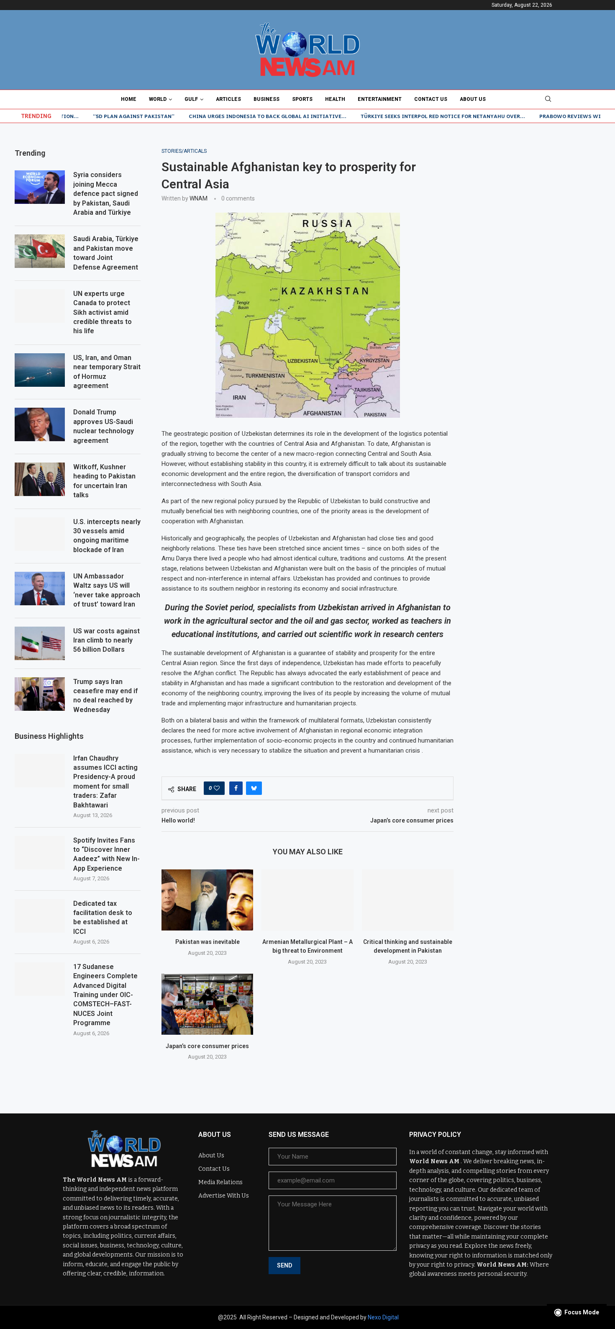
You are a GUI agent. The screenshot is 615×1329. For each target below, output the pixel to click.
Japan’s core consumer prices (207, 1046)
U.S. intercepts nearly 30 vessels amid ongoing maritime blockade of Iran (107, 536)
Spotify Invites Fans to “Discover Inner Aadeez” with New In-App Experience (106, 854)
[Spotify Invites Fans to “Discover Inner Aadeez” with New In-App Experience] (40, 852)
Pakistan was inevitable (207, 941)
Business (266, 99)
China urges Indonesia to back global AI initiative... (238, 116)
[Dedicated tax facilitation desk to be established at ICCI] (40, 916)
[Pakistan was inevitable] (207, 900)
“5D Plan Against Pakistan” (104, 116)
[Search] (548, 99)
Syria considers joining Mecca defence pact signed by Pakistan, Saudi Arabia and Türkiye (105, 193)
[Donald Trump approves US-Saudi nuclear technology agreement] (40, 424)
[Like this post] (217, 788)
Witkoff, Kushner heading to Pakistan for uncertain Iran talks (104, 481)
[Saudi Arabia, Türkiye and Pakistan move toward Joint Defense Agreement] (40, 251)
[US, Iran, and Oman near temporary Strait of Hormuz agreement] (40, 370)
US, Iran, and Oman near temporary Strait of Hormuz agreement (107, 372)
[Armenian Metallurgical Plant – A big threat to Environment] (307, 900)
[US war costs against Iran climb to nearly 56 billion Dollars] (40, 643)
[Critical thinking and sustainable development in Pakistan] (408, 900)
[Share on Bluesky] (254, 788)
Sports (302, 99)
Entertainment (380, 99)
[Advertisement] (537, 200)
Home (128, 99)
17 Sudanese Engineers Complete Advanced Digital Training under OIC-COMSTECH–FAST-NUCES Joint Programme (105, 995)
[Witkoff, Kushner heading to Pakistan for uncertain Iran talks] (40, 479)
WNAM (199, 198)
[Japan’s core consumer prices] (207, 1004)
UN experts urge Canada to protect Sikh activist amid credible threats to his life (102, 312)
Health (335, 99)
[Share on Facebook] (236, 788)
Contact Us (430, 99)
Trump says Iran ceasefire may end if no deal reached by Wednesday (105, 696)
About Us (473, 99)
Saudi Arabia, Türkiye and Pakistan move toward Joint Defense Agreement (105, 253)
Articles (228, 99)
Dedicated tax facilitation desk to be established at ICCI (102, 918)
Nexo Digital (383, 1317)
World (158, 99)
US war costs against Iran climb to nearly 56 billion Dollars (106, 640)
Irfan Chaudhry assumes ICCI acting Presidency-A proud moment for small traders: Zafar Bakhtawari (105, 781)
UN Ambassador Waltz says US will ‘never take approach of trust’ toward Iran (106, 590)
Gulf (191, 99)
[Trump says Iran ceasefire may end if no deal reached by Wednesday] (40, 694)
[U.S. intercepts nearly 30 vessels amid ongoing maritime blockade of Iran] (40, 534)
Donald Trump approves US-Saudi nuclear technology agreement (103, 426)
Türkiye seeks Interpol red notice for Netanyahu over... (413, 116)
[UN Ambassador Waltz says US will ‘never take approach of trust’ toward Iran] (40, 588)
